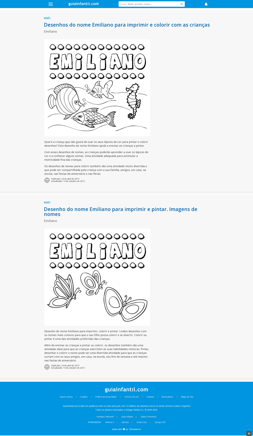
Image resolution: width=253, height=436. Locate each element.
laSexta (125, 422)
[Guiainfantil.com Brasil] (83, 5)
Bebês (47, 18)
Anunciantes (167, 396)
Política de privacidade (106, 396)
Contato (150, 396)
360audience (135, 429)
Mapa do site (187, 396)
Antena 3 (109, 422)
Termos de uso (131, 396)
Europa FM (160, 422)
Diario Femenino (149, 416)
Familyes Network (105, 416)
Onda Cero (142, 422)
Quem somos (66, 396)
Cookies (84, 396)
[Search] (181, 4)
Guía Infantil (127, 416)
